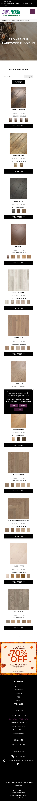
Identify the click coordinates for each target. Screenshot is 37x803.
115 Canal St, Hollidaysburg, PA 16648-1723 (11, 3)
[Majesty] (23, 621)
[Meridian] (23, 439)
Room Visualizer (18, 745)
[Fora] (15, 119)
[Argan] (18, 234)
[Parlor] (28, 347)
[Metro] (28, 484)
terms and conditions (12, 401)
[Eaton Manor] (17, 576)
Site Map (19, 798)
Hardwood (14, 20)
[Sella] (26, 119)
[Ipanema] (23, 256)
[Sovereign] (29, 621)
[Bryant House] (12, 576)
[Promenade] (28, 302)
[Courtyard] (12, 347)
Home (3, 20)
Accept (14, 406)
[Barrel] (13, 256)
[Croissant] (18, 371)
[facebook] (18, 764)
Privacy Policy (18, 793)
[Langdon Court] (28, 576)
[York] (23, 211)
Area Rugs (18, 704)
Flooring (8, 20)
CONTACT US (18, 752)
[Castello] (21, 165)
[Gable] (17, 347)
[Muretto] (21, 119)
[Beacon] (18, 280)
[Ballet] (18, 462)
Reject (23, 406)
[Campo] (18, 256)
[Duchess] (18, 621)
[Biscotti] (12, 484)
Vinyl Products (18, 726)
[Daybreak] (23, 302)
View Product (18, 126)
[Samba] (29, 256)
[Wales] (18, 211)
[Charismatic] (18, 417)
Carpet (18, 686)
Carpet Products (18, 715)
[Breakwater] (12, 302)
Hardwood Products (18, 719)
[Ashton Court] (18, 553)
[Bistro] (17, 484)
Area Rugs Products (18, 733)
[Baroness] (18, 599)
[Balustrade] (18, 325)
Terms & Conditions (18, 795)
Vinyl (18, 700)
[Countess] (13, 621)
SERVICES (18, 740)
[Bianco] (18, 143)
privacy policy (21, 399)
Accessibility (18, 790)
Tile (18, 697)
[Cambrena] (18, 97)
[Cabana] (17, 302)
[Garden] (23, 347)
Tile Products (18, 730)
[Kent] (18, 188)
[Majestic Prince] (18, 439)
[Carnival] (23, 484)
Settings (18, 409)
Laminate (18, 693)
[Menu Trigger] (32, 11)
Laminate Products (18, 722)
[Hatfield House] (23, 576)
